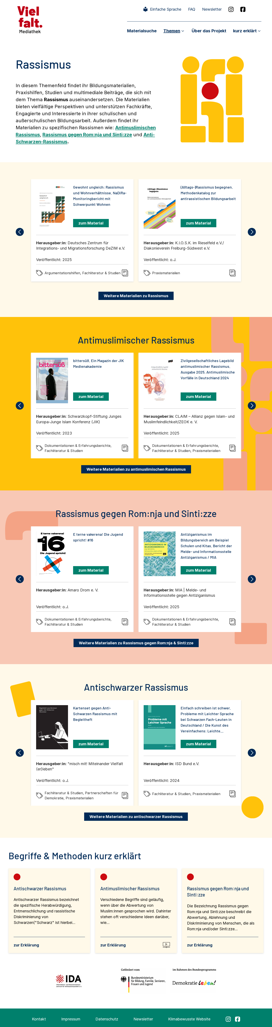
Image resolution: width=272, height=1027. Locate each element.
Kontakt (39, 1019)
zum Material (90, 223)
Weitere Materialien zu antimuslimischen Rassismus (136, 469)
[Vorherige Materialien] (20, 232)
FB (242, 9)
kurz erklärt (245, 30)
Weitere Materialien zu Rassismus (136, 296)
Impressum (70, 1019)
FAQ (191, 9)
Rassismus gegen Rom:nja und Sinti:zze (87, 134)
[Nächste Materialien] (252, 232)
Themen (171, 30)
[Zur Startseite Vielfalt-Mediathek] (30, 19)
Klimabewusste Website (189, 1019)
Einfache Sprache (165, 9)
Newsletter (212, 9)
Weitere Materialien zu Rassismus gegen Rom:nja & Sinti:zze (136, 643)
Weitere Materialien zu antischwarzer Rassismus (136, 816)
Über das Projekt (209, 30)
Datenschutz (106, 1019)
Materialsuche (142, 30)
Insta (231, 9)
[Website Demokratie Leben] (193, 980)
